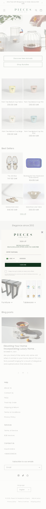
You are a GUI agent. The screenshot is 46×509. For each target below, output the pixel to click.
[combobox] (10, 258)
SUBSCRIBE (23, 265)
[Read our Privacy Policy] (40, 274)
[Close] (42, 232)
